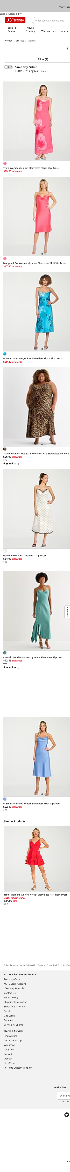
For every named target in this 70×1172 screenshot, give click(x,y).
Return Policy (11, 997)
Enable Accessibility (10, 13)
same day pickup (26, 67)
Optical (8, 1058)
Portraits (8, 1054)
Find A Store (10, 1035)
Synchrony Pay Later (15, 1006)
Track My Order (12, 979)
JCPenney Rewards (14, 988)
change (44, 71)
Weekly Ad (9, 1044)
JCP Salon (9, 1049)
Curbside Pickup (13, 1040)
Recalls (8, 1011)
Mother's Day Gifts (28, 965)
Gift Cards (9, 1015)
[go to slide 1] (42, 158)
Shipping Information (15, 1002)
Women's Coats (45, 965)
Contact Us (10, 992)
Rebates (8, 1020)
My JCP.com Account (15, 983)
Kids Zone (9, 1063)
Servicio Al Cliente (13, 1024)
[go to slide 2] (45, 158)
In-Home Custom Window (18, 1067)
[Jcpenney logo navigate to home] (15, 20)
